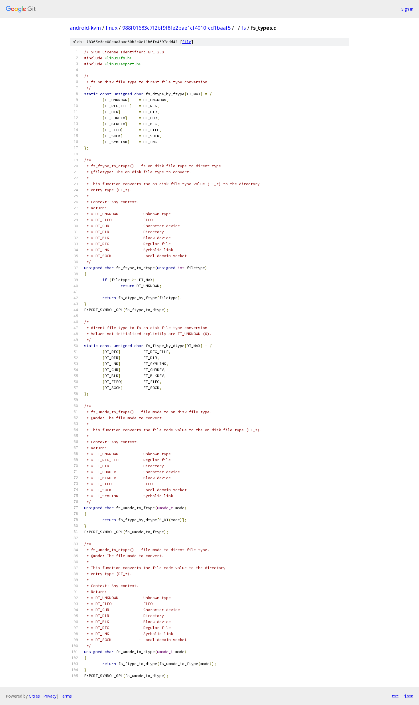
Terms (66, 696)
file (186, 41)
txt (395, 695)
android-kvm (85, 27)
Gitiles (34, 696)
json (408, 695)
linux (111, 27)
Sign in (407, 9)
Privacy (49, 696)
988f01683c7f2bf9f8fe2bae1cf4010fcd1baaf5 (176, 27)
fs (243, 27)
